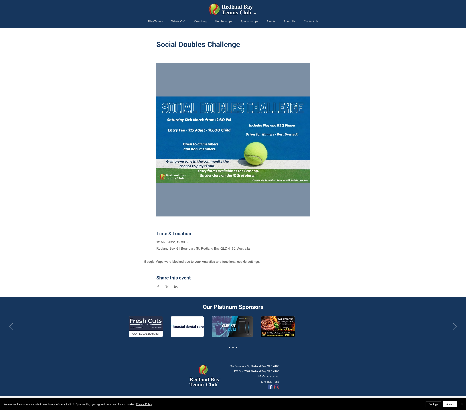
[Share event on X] (167, 286)
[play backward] (64, 328)
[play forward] (408, 328)
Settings (433, 404)
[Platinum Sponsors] (229, 347)
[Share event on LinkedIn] (176, 286)
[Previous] (11, 327)
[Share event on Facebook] (158, 286)
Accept (450, 404)
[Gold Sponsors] (233, 347)
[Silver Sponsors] (236, 347)
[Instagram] (276, 387)
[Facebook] (270, 387)
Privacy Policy (144, 404)
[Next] (455, 327)
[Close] (461, 404)
